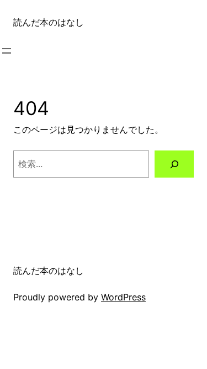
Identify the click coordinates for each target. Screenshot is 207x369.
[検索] (174, 164)
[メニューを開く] (6, 51)
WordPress (123, 297)
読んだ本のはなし (48, 22)
